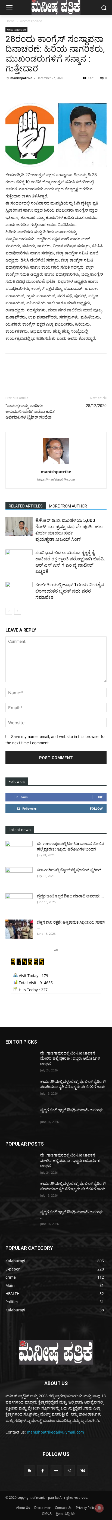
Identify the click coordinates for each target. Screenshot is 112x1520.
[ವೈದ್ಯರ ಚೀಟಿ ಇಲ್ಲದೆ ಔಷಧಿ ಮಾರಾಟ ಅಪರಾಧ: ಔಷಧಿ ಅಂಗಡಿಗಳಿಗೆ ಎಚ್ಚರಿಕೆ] (19, 902)
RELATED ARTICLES (26, 506)
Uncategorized (31, 21)
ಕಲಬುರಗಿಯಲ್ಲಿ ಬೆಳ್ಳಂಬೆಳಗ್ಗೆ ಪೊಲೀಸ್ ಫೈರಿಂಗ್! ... (72, 870)
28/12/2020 (96, 405)
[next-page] (17, 611)
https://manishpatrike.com (56, 479)
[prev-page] (8, 611)
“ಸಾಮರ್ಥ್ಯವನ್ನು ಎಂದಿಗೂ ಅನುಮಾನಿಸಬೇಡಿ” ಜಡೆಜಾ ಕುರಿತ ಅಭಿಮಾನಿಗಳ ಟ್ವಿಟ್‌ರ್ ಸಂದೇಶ (30, 411)
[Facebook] (10, 90)
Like (100, 797)
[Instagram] (69, 1470)
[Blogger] (29, 1470)
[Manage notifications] (99, 1508)
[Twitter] (23, 90)
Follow (96, 808)
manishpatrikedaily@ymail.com (55, 1432)
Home (10, 21)
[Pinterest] (35, 90)
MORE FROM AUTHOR (68, 506)
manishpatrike (21, 78)
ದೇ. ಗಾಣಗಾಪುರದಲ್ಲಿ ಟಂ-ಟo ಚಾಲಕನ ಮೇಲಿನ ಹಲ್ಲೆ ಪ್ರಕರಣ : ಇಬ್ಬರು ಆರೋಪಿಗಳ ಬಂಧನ (70, 1058)
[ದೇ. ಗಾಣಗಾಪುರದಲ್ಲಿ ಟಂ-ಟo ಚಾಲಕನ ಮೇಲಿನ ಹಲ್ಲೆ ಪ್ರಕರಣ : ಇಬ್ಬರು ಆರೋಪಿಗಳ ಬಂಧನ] (19, 850)
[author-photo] (56, 464)
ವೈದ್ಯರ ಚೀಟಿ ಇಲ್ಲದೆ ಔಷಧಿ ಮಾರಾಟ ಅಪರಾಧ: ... (70, 896)
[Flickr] (56, 1470)
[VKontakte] (82, 1470)
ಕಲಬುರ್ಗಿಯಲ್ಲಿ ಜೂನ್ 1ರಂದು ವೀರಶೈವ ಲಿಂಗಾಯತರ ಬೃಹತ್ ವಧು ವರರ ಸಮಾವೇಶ (69, 591)
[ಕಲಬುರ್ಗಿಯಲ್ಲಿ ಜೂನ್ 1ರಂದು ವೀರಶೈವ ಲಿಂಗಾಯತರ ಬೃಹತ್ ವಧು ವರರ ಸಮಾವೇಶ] (19, 591)
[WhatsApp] (48, 90)
